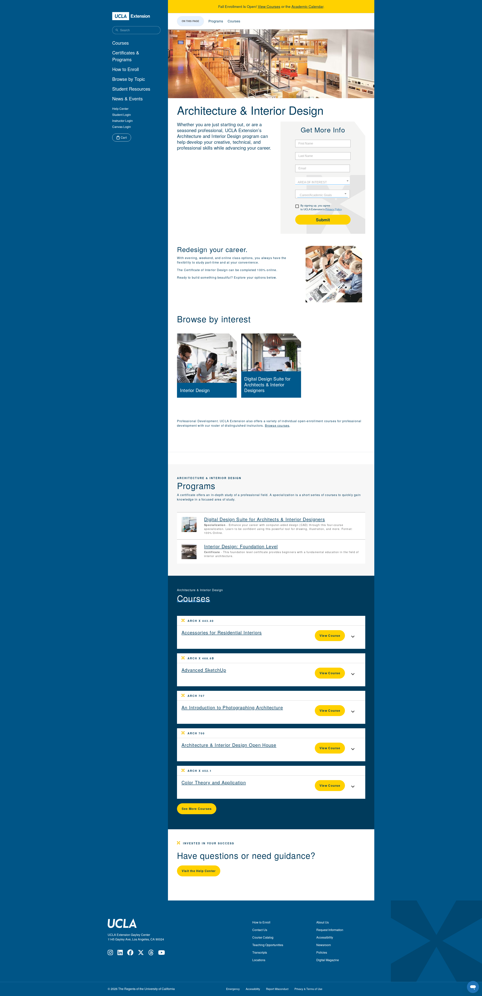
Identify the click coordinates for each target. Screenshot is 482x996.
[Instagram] (110, 953)
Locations (258, 960)
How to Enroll (125, 69)
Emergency (233, 989)
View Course (330, 635)
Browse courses (277, 425)
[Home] (131, 16)
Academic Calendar (307, 6)
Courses (120, 42)
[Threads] (151, 953)
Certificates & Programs (125, 56)
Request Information (329, 930)
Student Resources (131, 88)
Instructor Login (122, 120)
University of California (159, 989)
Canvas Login (121, 127)
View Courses (269, 6)
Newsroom (323, 945)
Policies (321, 952)
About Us (322, 922)
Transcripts (259, 952)
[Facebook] (130, 953)
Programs (215, 21)
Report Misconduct (277, 989)
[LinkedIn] (120, 953)
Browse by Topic (128, 79)
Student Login (121, 114)
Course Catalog (262, 937)
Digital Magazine (327, 960)
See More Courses (197, 808)
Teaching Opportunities (267, 945)
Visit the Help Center (199, 871)
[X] (141, 953)
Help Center (120, 108)
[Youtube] (161, 953)
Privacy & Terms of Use (308, 989)
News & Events (127, 98)
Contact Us (259, 930)
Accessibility (324, 937)
